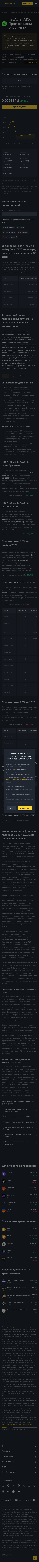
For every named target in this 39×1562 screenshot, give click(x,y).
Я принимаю (25, 808)
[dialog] (19, 781)
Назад (11, 808)
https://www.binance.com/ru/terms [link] (16, 780)
